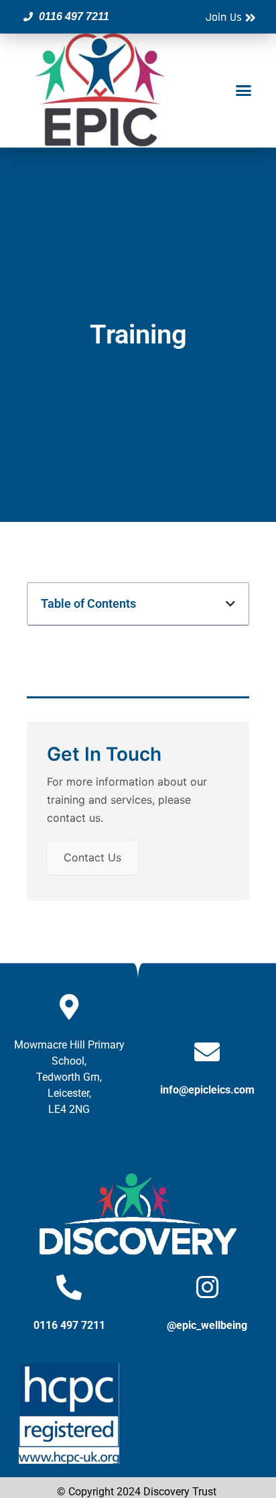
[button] (243, 90)
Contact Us (92, 857)
